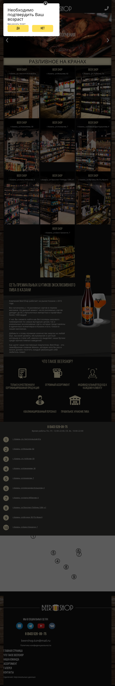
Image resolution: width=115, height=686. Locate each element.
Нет (43, 28)
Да (18, 28)
